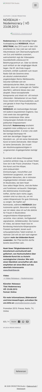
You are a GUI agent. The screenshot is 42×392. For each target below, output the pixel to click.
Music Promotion (19, 16)
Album (6, 327)
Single (18, 327)
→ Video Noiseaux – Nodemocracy (18, 278)
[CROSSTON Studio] (14, 5)
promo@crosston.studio (25, 303)
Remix (12, 327)
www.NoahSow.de (11, 270)
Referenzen (21, 371)
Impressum (21, 389)
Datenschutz (32, 386)
